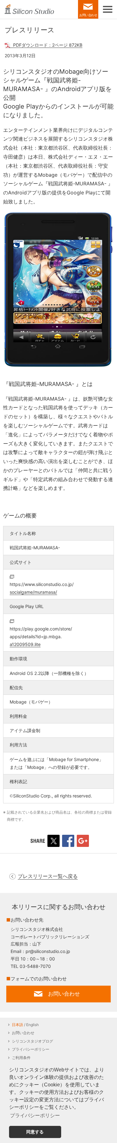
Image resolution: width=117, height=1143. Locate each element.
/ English (25, 1024)
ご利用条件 (21, 1057)
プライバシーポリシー (30, 1049)
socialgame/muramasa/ (42, 588)
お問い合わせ (23, 1032)
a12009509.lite (41, 636)
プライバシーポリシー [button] (35, 1115)
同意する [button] (35, 1131)
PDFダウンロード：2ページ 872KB (47, 45)
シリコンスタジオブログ (32, 1041)
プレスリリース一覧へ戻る (48, 876)
